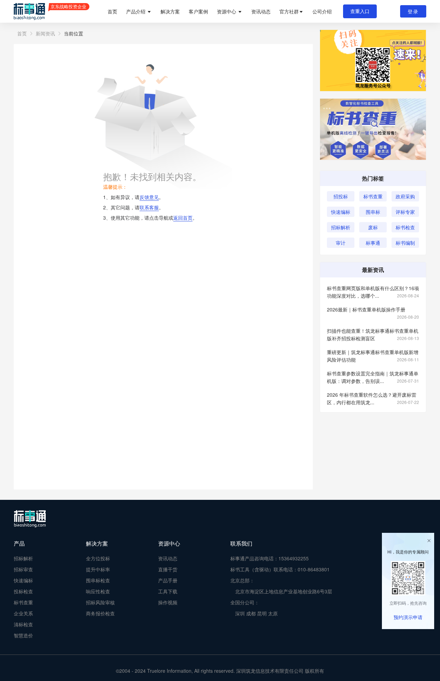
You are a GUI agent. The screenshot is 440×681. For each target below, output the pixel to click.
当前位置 (73, 33)
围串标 (373, 211)
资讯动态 (261, 11)
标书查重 (373, 196)
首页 (112, 11)
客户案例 (198, 11)
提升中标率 (98, 569)
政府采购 (405, 196)
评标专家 (405, 211)
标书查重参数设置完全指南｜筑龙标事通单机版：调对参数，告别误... (373, 377)
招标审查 (23, 569)
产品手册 (167, 580)
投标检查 (23, 591)
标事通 (373, 242)
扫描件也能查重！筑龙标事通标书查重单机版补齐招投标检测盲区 (373, 334)
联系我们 (241, 543)
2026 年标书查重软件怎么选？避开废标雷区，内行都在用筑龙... (373, 398)
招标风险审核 (100, 602)
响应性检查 (98, 591)
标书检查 (405, 227)
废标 (373, 227)
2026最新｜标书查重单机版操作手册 (373, 309)
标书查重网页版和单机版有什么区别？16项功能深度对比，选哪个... (373, 292)
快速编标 (340, 211)
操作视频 (167, 602)
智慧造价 (23, 635)
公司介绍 (322, 11)
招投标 (340, 196)
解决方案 (170, 11)
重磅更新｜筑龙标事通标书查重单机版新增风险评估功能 (373, 356)
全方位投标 (98, 558)
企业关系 (23, 613)
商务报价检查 (100, 613)
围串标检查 (98, 580)
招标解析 (340, 227)
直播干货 (167, 569)
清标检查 (23, 624)
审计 (340, 242)
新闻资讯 (45, 33)
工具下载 (167, 591)
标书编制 (405, 242)
